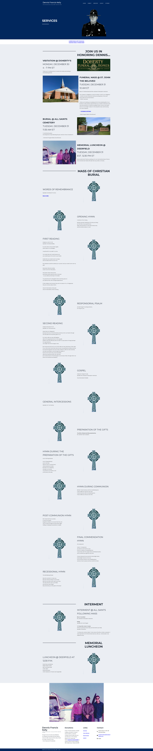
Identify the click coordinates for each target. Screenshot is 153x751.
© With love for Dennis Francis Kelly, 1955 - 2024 (51, 749)
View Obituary (86, 733)
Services (85, 730)
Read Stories (86, 735)
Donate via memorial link (73, 739)
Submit (84, 738)
